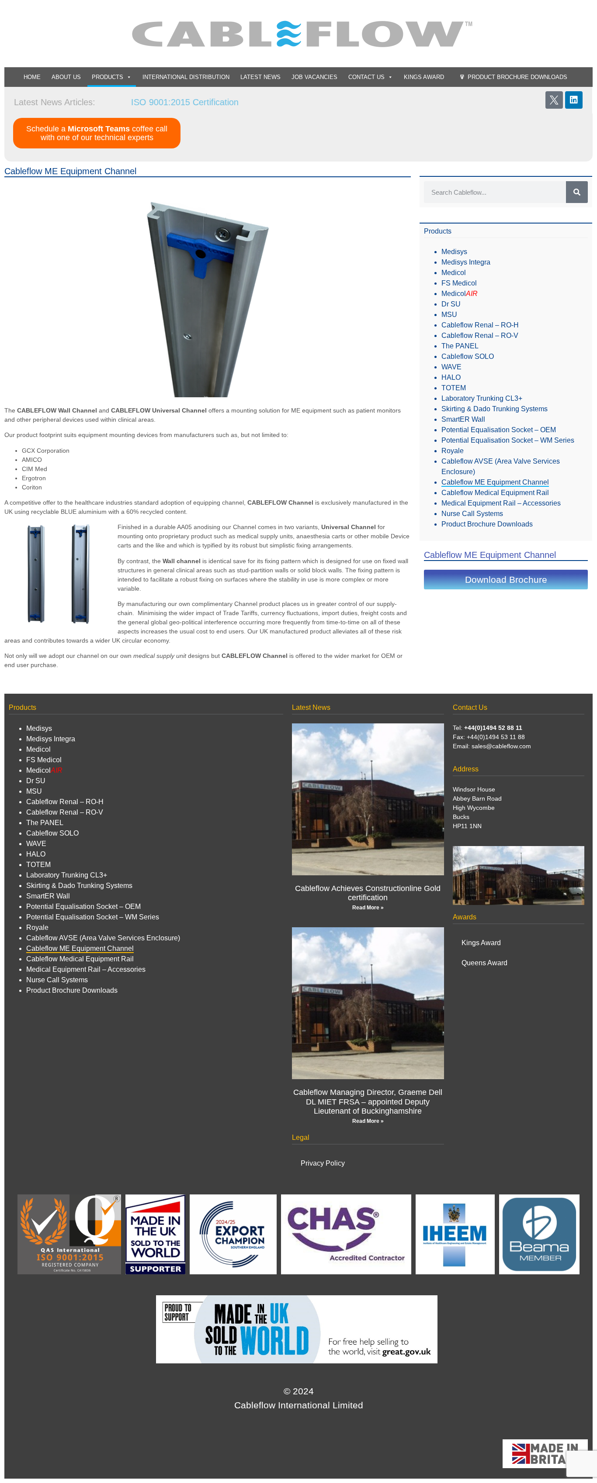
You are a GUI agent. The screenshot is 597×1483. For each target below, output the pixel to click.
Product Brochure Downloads (517, 77)
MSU (449, 314)
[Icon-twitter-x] (554, 100)
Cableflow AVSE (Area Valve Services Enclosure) (103, 938)
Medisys (454, 251)
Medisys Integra (465, 262)
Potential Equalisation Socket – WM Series (507, 440)
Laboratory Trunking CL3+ (481, 398)
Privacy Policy (323, 1163)
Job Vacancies (314, 77)
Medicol (453, 272)
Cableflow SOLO (467, 356)
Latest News (260, 77)
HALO (451, 377)
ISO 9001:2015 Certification (161, 102)
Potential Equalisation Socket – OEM (498, 430)
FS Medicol (459, 283)
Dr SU (451, 304)
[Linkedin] (574, 100)
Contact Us (366, 77)
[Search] (577, 192)
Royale (452, 450)
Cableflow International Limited (298, 1405)
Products (107, 77)
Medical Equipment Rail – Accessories (501, 503)
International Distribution (185, 77)
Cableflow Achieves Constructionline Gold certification (368, 893)
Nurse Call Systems (472, 513)
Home (32, 77)
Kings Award (424, 77)
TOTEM (453, 388)
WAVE (451, 367)
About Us (66, 77)
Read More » (368, 908)
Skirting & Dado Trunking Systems (494, 409)
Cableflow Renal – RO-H (480, 325)
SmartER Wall (463, 419)
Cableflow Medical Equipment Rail (495, 492)
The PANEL (460, 346)
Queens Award (484, 963)
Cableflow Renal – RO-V (479, 335)
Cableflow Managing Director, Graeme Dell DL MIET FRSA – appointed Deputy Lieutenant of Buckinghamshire (367, 1101)
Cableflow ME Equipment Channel (495, 482)
